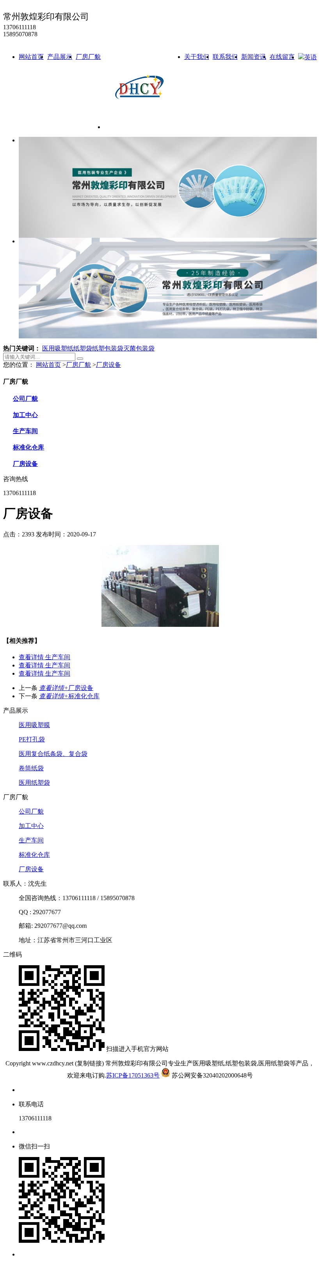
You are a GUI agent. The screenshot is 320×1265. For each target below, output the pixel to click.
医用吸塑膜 (34, 725)
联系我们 (225, 56)
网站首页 (31, 56)
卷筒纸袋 (31, 768)
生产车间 (25, 431)
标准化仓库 (28, 447)
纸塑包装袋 (107, 348)
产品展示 (59, 56)
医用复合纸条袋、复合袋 (53, 753)
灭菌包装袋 (139, 348)
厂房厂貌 (88, 56)
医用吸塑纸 (57, 348)
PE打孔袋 (32, 739)
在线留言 (282, 56)
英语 (310, 57)
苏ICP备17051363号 (133, 1075)
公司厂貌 (25, 398)
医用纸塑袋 (34, 782)
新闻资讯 (253, 56)
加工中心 (25, 415)
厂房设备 (108, 364)
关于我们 (196, 56)
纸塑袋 (82, 348)
